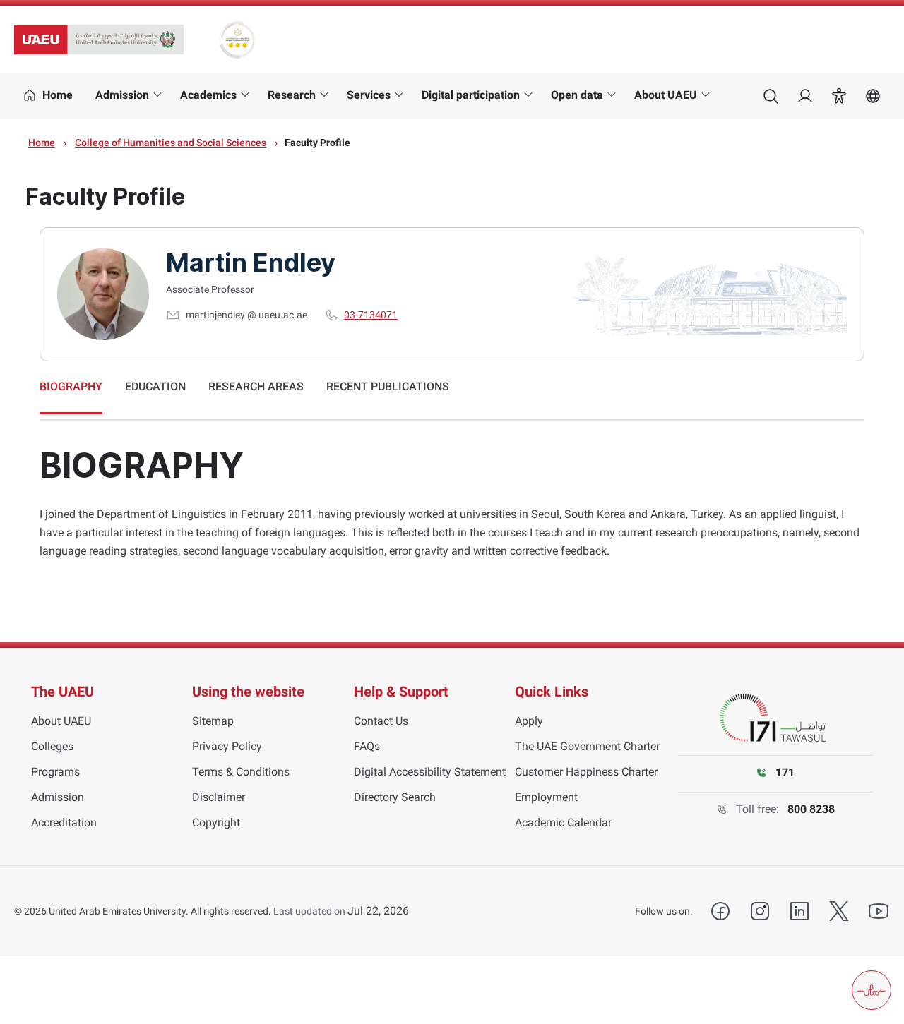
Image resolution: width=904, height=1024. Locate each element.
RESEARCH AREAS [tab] (256, 386)
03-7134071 (371, 314)
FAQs (367, 746)
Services (369, 95)
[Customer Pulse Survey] (871, 990)
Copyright (216, 822)
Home (41, 142)
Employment (546, 797)
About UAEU (665, 95)
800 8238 (811, 809)
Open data (577, 95)
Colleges (52, 746)
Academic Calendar (563, 822)
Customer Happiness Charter (586, 771)
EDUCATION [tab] (155, 386)
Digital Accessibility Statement (430, 771)
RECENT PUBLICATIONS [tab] (387, 386)
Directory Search (395, 797)
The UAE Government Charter (587, 746)
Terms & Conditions (241, 771)
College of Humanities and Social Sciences (170, 142)
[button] (839, 96)
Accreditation (64, 822)
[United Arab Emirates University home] (99, 39)
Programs (55, 771)
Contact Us (381, 721)
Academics (208, 95)
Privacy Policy (227, 746)
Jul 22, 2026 (378, 910)
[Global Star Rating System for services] (237, 39)
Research (292, 95)
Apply (529, 721)
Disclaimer (218, 797)
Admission (122, 95)
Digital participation (471, 95)
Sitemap (213, 721)
